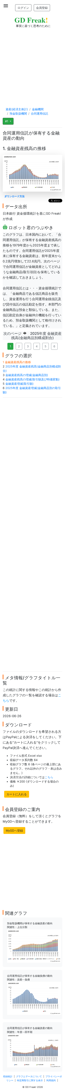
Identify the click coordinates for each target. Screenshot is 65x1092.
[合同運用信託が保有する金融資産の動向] (34, 1050)
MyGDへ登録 (14, 830)
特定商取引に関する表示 (30, 1080)
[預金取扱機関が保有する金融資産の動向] (34, 946)
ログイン (23, 8)
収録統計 (7, 1076)
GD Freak (31, 20)
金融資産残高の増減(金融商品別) (26, 375)
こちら (49, 777)
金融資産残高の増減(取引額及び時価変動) (32, 379)
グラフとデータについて (29, 1076)
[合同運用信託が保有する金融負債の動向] (34, 998)
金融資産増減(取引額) (19, 383)
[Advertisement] (32, 64)
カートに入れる (16, 794)
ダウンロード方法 (14, 196)
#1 (7, 121)
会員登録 (42, 8)
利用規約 (51, 1080)
